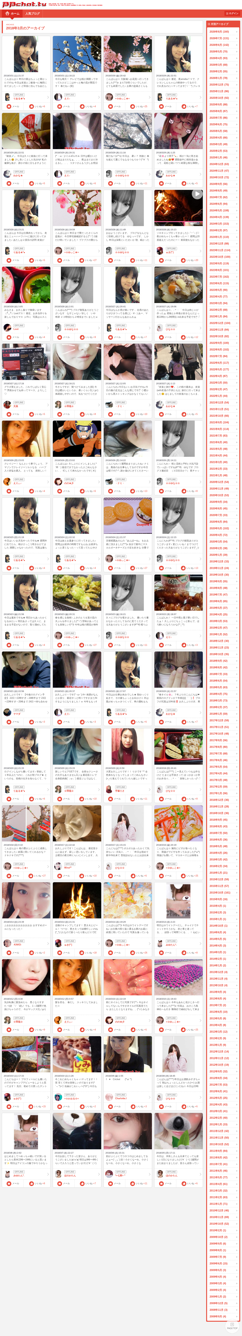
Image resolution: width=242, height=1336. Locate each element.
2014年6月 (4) (218, 932)
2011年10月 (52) (219, 1144)
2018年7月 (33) (218, 674)
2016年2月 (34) (218, 866)
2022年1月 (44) (218, 395)
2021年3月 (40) (218, 462)
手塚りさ (119, 791)
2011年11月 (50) (219, 1137)
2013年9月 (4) (218, 991)
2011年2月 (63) (218, 1197)
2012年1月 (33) (218, 1124)
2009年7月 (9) (218, 1256)
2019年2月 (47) (218, 627)
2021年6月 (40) (218, 442)
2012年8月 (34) (218, 1078)
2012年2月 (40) (218, 1117)
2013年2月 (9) (218, 1038)
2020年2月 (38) (218, 548)
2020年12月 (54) (219, 481)
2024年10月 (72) (219, 177)
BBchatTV (51, 4)
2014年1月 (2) (218, 965)
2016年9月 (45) (218, 819)
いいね (40, 106)
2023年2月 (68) (218, 309)
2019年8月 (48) (218, 587)
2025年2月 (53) (218, 150)
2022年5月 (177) (219, 369)
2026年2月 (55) (218, 71)
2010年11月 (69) (219, 1217)
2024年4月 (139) (219, 217)
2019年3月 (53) (218, 621)
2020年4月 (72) (218, 534)
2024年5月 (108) (219, 210)
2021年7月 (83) (218, 435)
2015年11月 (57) (219, 885)
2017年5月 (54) (218, 766)
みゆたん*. (171, 944)
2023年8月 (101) (219, 270)
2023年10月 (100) (220, 256)
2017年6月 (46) (218, 760)
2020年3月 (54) (218, 541)
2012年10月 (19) (219, 1064)
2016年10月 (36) (219, 813)
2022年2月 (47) (218, 389)
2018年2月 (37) (218, 707)
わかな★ (18, 175)
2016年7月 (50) (218, 832)
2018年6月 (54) (218, 680)
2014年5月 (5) (218, 938)
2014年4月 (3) (218, 945)
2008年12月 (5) (218, 1303)
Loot (15, 329)
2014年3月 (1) (218, 952)
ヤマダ (16, 714)
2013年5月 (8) (218, 1018)
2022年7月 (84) (218, 356)
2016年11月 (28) (219, 806)
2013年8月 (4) (218, 998)
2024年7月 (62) (218, 197)
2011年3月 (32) (218, 1190)
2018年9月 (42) (218, 660)
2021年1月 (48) (218, 475)
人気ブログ (32, 13)
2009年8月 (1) (218, 1250)
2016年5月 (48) (218, 846)
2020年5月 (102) (219, 528)
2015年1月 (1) (218, 919)
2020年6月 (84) (218, 521)
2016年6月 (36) (218, 839)
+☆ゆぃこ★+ (122, 98)
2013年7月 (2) (218, 1005)
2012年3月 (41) (218, 1111)
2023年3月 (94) (218, 303)
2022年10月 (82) (219, 336)
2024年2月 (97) (218, 230)
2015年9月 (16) (218, 899)
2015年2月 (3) (218, 912)
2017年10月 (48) (219, 733)
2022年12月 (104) (220, 323)
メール (15, 106)
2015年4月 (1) (218, 905)
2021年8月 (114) (219, 428)
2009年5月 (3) (218, 1270)
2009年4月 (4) (218, 1276)
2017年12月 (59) (219, 720)
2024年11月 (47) (219, 170)
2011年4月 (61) (218, 1183)
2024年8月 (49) (218, 190)
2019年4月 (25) (218, 614)
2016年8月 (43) (218, 826)
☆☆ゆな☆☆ (122, 175)
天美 (15, 406)
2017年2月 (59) (218, 786)
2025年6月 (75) (218, 124)
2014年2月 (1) (218, 958)
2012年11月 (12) (219, 1058)
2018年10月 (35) (219, 654)
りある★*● (19, 98)
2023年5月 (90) (218, 289)
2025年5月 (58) (218, 130)
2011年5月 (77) (218, 1177)
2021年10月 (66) (219, 415)
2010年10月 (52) (219, 1223)
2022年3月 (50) (218, 382)
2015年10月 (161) (220, 892)
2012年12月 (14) (219, 1051)
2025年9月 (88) (218, 104)
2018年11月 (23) (219, 647)
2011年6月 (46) (218, 1170)
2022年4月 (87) (218, 375)
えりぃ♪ (17, 483)
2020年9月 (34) (218, 501)
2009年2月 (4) (218, 1289)
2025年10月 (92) (219, 97)
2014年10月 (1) (218, 925)
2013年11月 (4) (218, 978)
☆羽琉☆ (69, 406)
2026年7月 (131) (219, 38)
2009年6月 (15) (218, 1263)
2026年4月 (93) (218, 58)
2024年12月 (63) (219, 164)
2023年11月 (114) (220, 250)
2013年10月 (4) (218, 985)
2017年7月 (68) (218, 753)
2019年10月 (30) (219, 574)
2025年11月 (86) (219, 91)
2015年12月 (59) (219, 879)
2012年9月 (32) (218, 1071)
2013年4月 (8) (218, 1025)
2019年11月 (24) (219, 568)
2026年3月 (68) (218, 64)
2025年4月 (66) (218, 137)
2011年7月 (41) (218, 1164)
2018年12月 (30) (219, 640)
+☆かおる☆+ (71, 1098)
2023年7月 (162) (219, 276)
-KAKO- (17, 944)
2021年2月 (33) (218, 468)
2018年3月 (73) (218, 700)
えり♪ (67, 98)
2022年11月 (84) (219, 329)
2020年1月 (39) (218, 554)
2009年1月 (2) (218, 1296)
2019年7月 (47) (218, 594)
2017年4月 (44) (218, 773)
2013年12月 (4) (218, 972)
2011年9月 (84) (218, 1150)
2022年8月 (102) (219, 349)
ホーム (15, 13)
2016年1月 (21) (218, 872)
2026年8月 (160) (219, 31)
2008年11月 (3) (218, 1309)
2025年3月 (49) (218, 144)
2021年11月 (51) (219, 409)
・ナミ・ (119, 406)
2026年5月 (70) (218, 51)
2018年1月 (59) (218, 713)
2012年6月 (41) (218, 1091)
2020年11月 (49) (219, 488)
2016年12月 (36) (219, 799)
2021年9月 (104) (219, 422)
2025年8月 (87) (218, 111)
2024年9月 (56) (218, 183)
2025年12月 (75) (219, 84)
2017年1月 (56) (218, 793)
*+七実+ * (120, 1175)
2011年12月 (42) (219, 1130)
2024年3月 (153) (219, 223)
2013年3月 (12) (218, 1031)
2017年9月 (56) (218, 740)
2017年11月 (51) (219, 726)
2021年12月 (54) (219, 402)
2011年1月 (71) (218, 1203)
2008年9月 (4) (218, 1316)
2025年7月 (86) (218, 117)
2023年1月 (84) (218, 316)
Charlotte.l (121, 1098)
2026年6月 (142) (219, 44)
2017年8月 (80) (218, 746)
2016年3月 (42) (218, 859)
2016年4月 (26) (218, 852)
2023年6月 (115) (219, 283)
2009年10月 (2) (218, 1236)
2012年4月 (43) (218, 1104)
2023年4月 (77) (218, 296)
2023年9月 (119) (219, 263)
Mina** (67, 867)
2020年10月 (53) (219, 495)
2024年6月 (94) (218, 203)
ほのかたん (70, 1175)
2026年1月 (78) (218, 77)
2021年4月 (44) (218, 455)
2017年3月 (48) (218, 779)
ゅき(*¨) (170, 252)
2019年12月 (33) (219, 561)
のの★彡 (69, 483)
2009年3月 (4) (218, 1283)
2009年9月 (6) (218, 1243)
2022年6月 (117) (219, 362)
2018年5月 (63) (218, 687)
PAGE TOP (232, 1326)
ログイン (233, 13)
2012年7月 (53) (218, 1084)
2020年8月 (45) (218, 508)
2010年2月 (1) (218, 1230)
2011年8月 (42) (218, 1157)
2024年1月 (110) (219, 236)
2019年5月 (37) (218, 607)
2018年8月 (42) (218, 667)
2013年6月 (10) (218, 1011)
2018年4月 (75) (218, 693)
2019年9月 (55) (218, 581)
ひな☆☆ (170, 329)
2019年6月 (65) (218, 601)
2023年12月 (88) (219, 243)
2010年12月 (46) (219, 1210)
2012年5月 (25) (218, 1097)
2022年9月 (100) (219, 342)
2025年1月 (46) (218, 157)
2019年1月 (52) (218, 634)
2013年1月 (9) (218, 1044)
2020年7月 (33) (218, 515)
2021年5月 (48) (218, 448)
